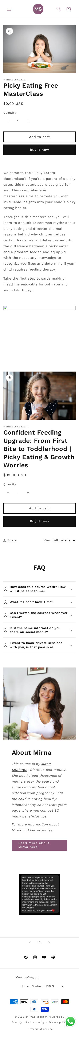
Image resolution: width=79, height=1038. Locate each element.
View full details (57, 540)
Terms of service (41, 1028)
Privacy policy (58, 1022)
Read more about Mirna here (34, 845)
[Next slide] (49, 942)
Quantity (9, 112)
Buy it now (39, 150)
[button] (9, 9)
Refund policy (35, 1022)
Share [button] (12, 540)
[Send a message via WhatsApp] (70, 1021)
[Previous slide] (30, 942)
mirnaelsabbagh (36, 1016)
